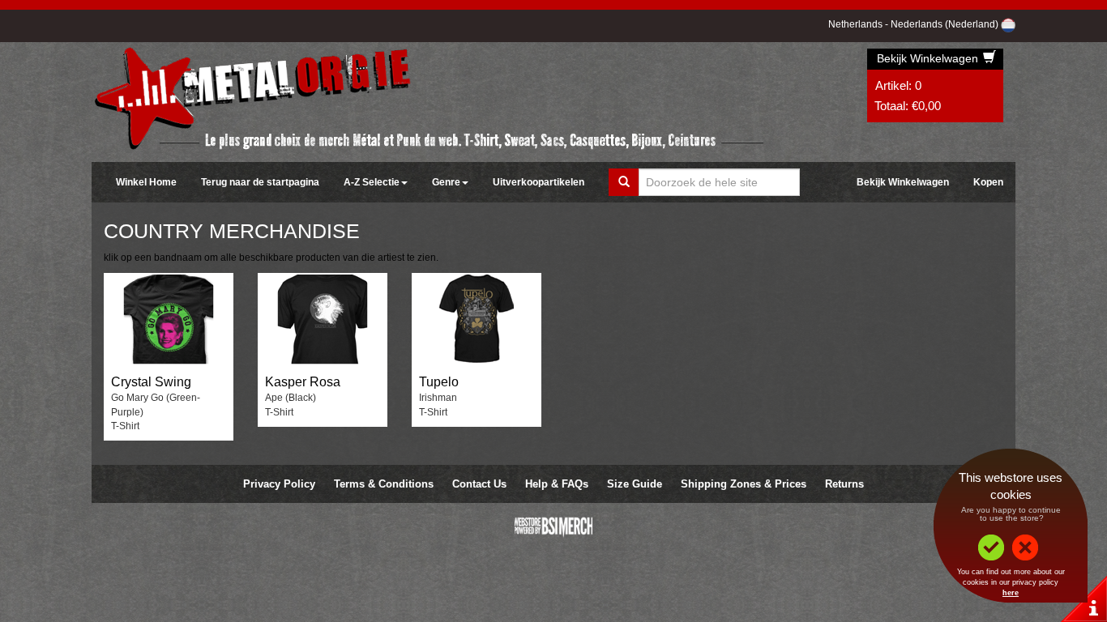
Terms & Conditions (384, 484)
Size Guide (634, 484)
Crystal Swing (151, 382)
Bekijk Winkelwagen (929, 58)
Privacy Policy (279, 484)
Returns (844, 484)
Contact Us (479, 484)
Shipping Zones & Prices (743, 484)
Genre (446, 182)
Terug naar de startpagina (260, 182)
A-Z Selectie (372, 182)
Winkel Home (146, 182)
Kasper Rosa (302, 382)
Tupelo (439, 382)
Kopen (988, 182)
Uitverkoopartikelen (538, 182)
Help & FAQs (556, 484)
